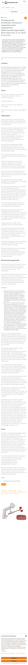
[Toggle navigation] (2, 2)
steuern (12, 7)
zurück (3, 484)
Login (24, 1)
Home (3, 7)
